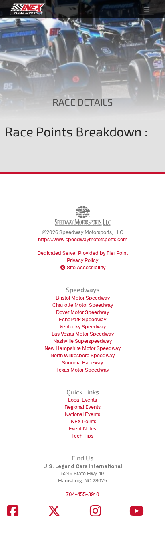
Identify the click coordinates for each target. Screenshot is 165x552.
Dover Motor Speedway (82, 312)
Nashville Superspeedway (82, 341)
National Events (82, 414)
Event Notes (82, 429)
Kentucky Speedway (83, 327)
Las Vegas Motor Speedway (83, 334)
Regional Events (82, 407)
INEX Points (82, 421)
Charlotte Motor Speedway (82, 305)
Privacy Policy (82, 260)
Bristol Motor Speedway (83, 298)
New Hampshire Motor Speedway (82, 348)
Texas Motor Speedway (82, 370)
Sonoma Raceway (82, 363)
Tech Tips (82, 436)
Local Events (82, 400)
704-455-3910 (82, 494)
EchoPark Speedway (82, 319)
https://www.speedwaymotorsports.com (82, 239)
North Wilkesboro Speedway (82, 355)
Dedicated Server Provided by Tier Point (82, 253)
